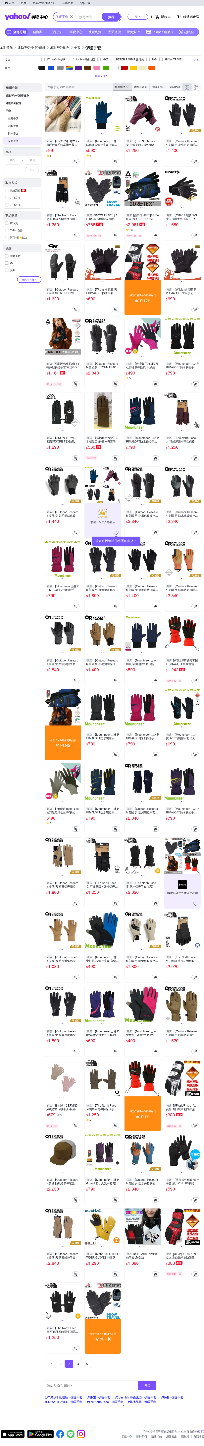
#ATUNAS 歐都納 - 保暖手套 (63, 1397)
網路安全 (171, 1436)
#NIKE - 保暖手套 (98, 1397)
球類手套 (13, 126)
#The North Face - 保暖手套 (105, 1402)
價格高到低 (158, 87)
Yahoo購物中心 (26, 17)
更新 (200, 1431)
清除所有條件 (29, 279)
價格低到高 (140, 87)
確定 (31, 170)
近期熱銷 (175, 87)
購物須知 (156, 1436)
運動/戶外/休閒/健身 (17, 95)
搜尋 (147, 1385)
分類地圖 (199, 1436)
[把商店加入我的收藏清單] (116, 532)
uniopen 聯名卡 (163, 32)
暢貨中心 (76, 32)
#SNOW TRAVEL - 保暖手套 (63, 1402)
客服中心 (127, 1436)
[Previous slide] (87, 114)
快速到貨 (95, 32)
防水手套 (13, 133)
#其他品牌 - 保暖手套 (142, 1402)
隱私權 (185, 1436)
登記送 (57, 32)
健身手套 (13, 118)
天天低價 (114, 32)
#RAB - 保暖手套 (172, 1397)
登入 (138, 17)
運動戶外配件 (13, 103)
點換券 (37, 32)
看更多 (131, 32)
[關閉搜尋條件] (71, 16)
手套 (8, 110)
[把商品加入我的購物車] (75, 161)
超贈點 (189, 32)
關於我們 (141, 1436)
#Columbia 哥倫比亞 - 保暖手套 (135, 1397)
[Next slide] (118, 114)
